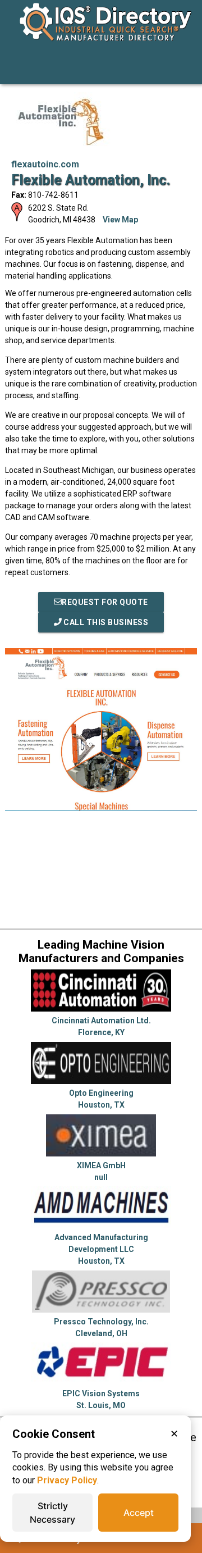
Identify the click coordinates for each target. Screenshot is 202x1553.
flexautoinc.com (45, 164)
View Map (120, 219)
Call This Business (105, 622)
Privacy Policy (67, 1480)
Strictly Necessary (52, 1512)
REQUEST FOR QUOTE (105, 602)
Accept (138, 1512)
